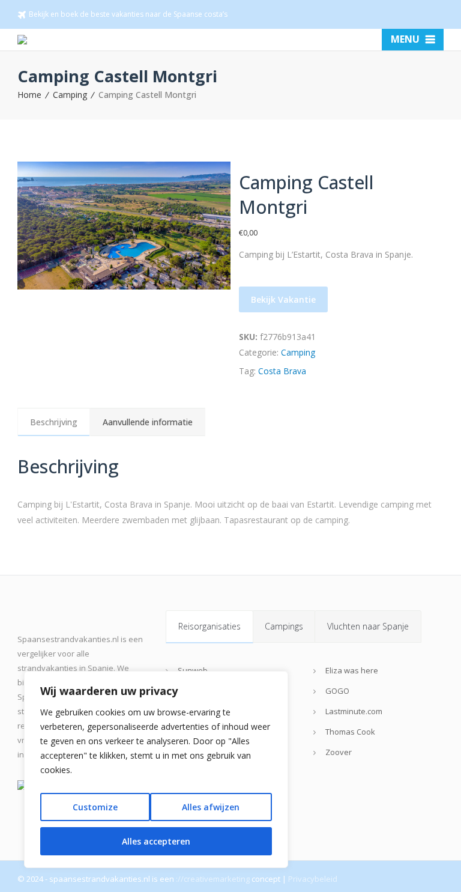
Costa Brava (282, 371)
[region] (156, 769)
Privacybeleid (312, 878)
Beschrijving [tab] (53, 422)
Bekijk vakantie (283, 299)
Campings (284, 626)
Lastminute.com (353, 711)
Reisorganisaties (209, 626)
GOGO (337, 690)
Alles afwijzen (211, 807)
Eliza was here (351, 670)
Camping (70, 94)
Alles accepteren (156, 841)
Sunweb (193, 670)
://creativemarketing (213, 878)
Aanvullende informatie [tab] (148, 422)
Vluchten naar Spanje (368, 626)
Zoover (338, 752)
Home (29, 94)
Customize (95, 807)
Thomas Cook (350, 731)
